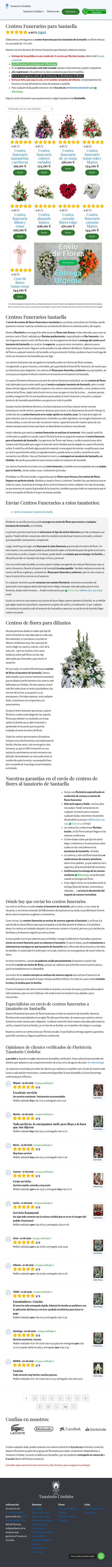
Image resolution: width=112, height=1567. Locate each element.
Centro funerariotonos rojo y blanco (92, 156)
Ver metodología (95, 1062)
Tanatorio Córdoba (20, 6)
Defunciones (53, 11)
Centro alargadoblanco (44, 218)
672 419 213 (94, 590)
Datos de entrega (40, 1512)
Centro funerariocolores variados (44, 156)
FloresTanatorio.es (15, 1512)
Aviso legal (37, 1508)
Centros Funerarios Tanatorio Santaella (33, 512)
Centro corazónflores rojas (68, 218)
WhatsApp (72, 590)
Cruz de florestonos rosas (20, 282)
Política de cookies (41, 1516)
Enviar (20, 172)
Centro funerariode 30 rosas (68, 154)
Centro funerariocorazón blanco (92, 220)
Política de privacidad (42, 1520)
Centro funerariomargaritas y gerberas (20, 156)
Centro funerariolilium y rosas (20, 220)
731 (65, 1406)
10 (48, 1406)
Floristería (70, 11)
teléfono (83, 590)
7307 (42, 32)
